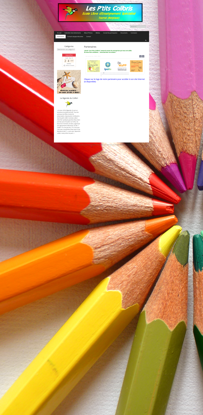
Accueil (59, 33)
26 (106, 74)
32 (114, 74)
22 (101, 74)
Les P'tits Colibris (91, 145)
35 (118, 74)
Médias (98, 33)
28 (109, 74)
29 (110, 74)
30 (111, 74)
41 (126, 74)
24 (103, 74)
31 (113, 74)
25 (105, 74)
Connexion (134, 33)
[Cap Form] (93, 70)
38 (122, 74)
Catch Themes (120, 145)
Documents (124, 33)
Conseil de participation (110, 33)
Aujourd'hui (69, 55)
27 (107, 74)
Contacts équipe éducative (75, 36)
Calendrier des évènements (72, 33)
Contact (88, 36)
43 (101, 75)
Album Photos (88, 33)
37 (121, 74)
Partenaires (60, 36)
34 (117, 74)
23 (102, 74)
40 (125, 74)
